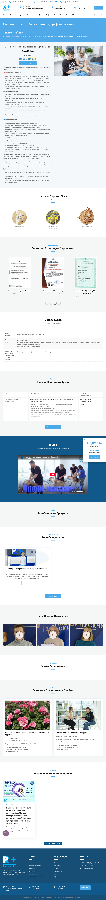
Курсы (21, 15)
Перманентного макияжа (36, 877)
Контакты (97, 15)
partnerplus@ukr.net (87, 868)
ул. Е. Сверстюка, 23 (59, 8)
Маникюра (32, 868)
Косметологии (33, 863)
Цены (40, 15)
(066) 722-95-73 (40, 2)
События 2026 (58, 15)
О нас (4, 15)
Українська (100, 2)
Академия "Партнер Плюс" (11, 36)
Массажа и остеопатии (35, 865)
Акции (80, 15)
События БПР (70, 15)
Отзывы (87, 15)
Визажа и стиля (33, 874)
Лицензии (13, 15)
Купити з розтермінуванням (27, 63)
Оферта (56, 877)
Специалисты (31, 15)
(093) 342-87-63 (67, 2)
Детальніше (27, 583)
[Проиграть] (19, 635)
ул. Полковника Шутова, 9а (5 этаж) (33, 8)
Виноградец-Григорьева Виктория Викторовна (27, 569)
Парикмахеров (33, 871)
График (48, 15)
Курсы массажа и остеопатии (32, 36)
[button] (4, 217)
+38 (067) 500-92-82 (17, 2)
